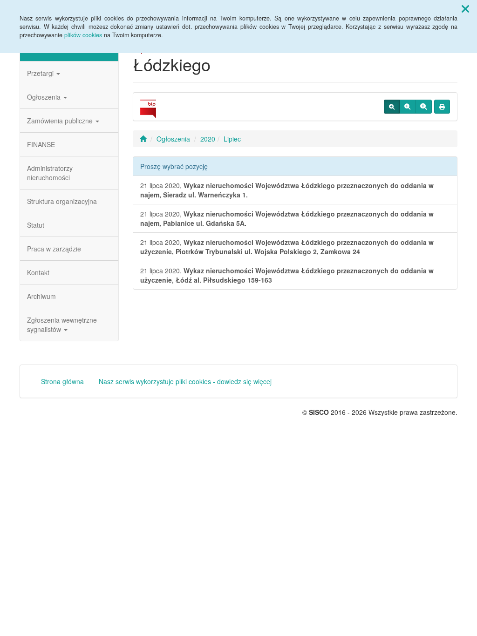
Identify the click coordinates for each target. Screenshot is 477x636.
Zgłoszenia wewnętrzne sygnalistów (62, 324)
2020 (207, 138)
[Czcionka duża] (423, 107)
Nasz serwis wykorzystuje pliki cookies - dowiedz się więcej (185, 381)
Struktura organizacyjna (62, 201)
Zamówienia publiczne (61, 120)
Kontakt (38, 272)
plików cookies (83, 35)
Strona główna (62, 381)
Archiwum (41, 296)
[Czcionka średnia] (407, 107)
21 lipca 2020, (287, 190)
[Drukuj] (442, 107)
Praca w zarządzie (54, 248)
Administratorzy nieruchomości (50, 172)
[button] (465, 8)
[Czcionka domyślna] (392, 107)
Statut (35, 225)
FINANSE (41, 144)
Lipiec (232, 138)
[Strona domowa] (143, 138)
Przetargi (41, 73)
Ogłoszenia (44, 96)
